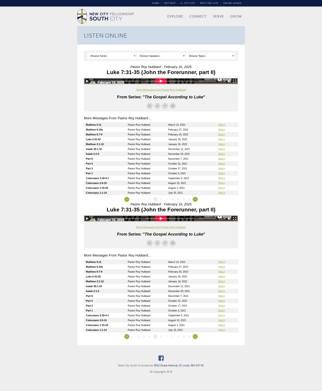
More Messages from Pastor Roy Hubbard (161, 89)
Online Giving (232, 3)
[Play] (87, 81)
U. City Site (188, 3)
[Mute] (229, 81)
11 (189, 199)
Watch (221, 124)
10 (183, 199)
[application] (161, 81)
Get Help (170, 3)
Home (155, 3)
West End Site (209, 3)
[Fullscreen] (234, 81)
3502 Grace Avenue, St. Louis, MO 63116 (179, 365)
